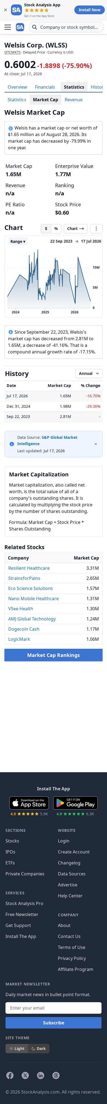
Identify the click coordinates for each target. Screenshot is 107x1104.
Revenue (74, 100)
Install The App (20, 936)
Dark (41, 1048)
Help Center (70, 896)
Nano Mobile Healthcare (33, 598)
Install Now (89, 9)
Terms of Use (71, 947)
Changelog (69, 863)
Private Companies (24, 874)
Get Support (18, 925)
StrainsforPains (24, 578)
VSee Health (20, 609)
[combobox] (66, 27)
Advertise (67, 885)
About (64, 925)
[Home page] (20, 27)
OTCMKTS (12, 52)
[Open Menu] (7, 27)
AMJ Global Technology (32, 619)
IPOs (10, 852)
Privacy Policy (72, 958)
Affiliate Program (75, 969)
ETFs (10, 863)
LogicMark (19, 639)
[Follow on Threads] (56, 1075)
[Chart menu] (96, 228)
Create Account (74, 852)
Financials (45, 87)
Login (63, 841)
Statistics (74, 87)
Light (19, 1048)
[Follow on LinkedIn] (40, 1075)
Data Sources (72, 874)
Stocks (12, 841)
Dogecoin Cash (24, 629)
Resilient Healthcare (29, 568)
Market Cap (45, 100)
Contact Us (69, 936)
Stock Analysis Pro (24, 903)
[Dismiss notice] (5, 10)
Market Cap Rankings (53, 655)
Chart (72, 228)
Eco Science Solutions (30, 588)
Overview (17, 87)
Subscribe (53, 1023)
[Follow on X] (25, 1075)
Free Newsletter (21, 914)
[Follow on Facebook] (9, 1075)
